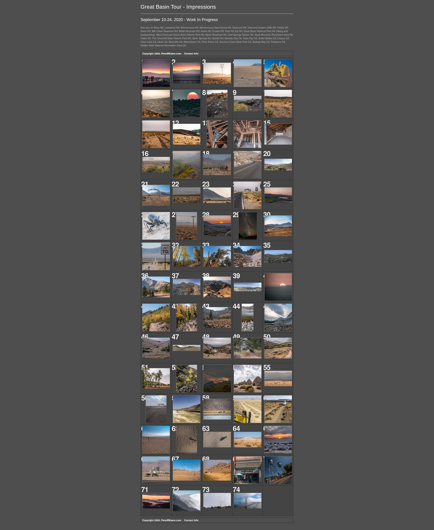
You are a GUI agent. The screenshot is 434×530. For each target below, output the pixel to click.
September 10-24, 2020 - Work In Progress (179, 19)
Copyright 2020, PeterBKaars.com (161, 53)
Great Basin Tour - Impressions (178, 7)
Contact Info (191, 53)
